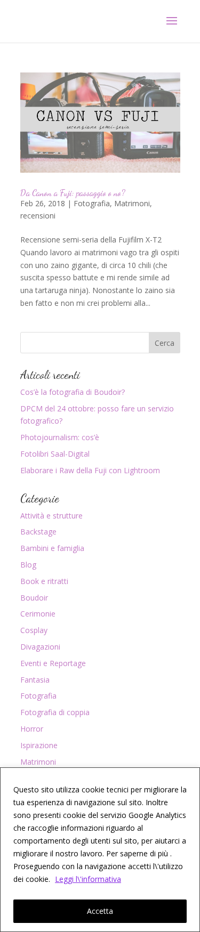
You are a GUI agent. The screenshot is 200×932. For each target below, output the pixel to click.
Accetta (100, 911)
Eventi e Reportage (53, 663)
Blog (28, 565)
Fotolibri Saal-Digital (55, 454)
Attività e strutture (51, 515)
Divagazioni (40, 647)
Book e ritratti (44, 581)
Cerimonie (37, 614)
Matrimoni (132, 203)
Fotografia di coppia (55, 712)
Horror (31, 729)
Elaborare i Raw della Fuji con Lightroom (90, 470)
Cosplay (33, 630)
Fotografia (92, 203)
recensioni (37, 215)
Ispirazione (39, 745)
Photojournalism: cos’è (59, 437)
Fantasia (35, 680)
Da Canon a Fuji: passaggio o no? (72, 193)
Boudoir (34, 598)
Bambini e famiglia (52, 548)
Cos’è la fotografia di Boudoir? (72, 392)
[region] (100, 849)
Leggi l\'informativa (88, 879)
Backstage (38, 531)
